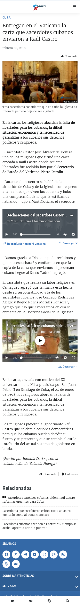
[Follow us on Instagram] (53, 554)
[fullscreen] (73, 358)
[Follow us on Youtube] (35, 554)
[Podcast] (49, 601)
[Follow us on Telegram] (25, 554)
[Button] (69, 56)
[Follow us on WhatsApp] (44, 554)
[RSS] (63, 554)
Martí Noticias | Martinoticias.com (35, 221)
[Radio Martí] (31, 601)
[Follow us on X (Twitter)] (16, 554)
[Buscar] (68, 601)
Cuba (6, 18)
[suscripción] (16, 564)
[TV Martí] (12, 601)
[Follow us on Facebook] (6, 554)
